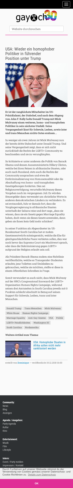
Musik (6, 442)
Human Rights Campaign (35, 313)
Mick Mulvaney (53, 308)
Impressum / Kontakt (13, 465)
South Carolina (14, 327)
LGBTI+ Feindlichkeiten (18, 322)
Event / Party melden (13, 461)
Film (5, 446)
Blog (5, 409)
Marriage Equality (16, 317)
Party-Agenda (9, 423)
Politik (59, 317)
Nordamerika (32, 327)
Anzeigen (7, 413)
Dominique (23, 362)
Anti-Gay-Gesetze (37, 317)
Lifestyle (7, 449)
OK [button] (36, 483)
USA (51, 317)
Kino (5, 430)
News (5, 405)
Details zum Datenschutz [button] (42, 474)
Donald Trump (14, 308)
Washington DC (41, 322)
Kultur (6, 427)
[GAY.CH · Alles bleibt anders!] (36, 16)
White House (13, 313)
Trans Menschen (33, 308)
